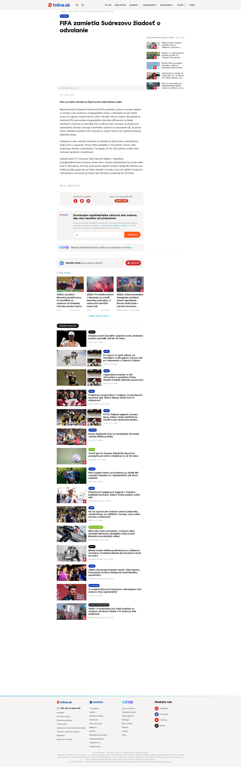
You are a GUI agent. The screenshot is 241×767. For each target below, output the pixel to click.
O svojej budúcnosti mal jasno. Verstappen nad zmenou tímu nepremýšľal (114, 590)
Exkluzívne (120, 5)
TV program (94, 708)
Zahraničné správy (64, 720)
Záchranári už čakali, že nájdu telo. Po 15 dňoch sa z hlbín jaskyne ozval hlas (173, 75)
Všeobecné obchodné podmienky (71, 728)
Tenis (91, 508)
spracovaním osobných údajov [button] (115, 225)
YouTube (163, 720)
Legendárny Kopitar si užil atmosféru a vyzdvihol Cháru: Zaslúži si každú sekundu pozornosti (123, 377)
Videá (192, 5)
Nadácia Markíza (96, 739)
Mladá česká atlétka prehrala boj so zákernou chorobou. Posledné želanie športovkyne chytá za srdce (172, 45)
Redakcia (61, 735)
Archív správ (62, 724)
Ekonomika (166, 5)
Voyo (128, 247)
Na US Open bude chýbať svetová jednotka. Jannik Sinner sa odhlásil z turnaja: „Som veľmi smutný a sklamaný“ (114, 514)
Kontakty (60, 713)
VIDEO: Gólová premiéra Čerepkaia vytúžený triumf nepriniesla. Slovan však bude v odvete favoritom (130, 300)
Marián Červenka (123, 310)
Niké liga (125, 720)
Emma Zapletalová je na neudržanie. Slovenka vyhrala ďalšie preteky (113, 435)
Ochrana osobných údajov (68, 732)
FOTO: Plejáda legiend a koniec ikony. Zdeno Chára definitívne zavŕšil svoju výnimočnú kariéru (120, 417)
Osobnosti (93, 720)
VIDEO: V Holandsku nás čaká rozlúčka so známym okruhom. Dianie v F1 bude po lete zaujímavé (112, 611)
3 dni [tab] (177, 38)
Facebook (164, 714)
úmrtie (92, 332)
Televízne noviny (129, 712)
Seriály (125, 731)
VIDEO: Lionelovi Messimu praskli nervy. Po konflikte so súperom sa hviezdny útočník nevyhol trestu (69, 300)
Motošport (94, 585)
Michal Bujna (94, 501)
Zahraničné (149, 5)
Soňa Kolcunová (95, 618)
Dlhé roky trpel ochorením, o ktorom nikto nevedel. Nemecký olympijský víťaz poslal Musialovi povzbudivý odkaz (111, 534)
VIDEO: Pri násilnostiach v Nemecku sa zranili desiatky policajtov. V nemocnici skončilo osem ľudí (100, 300)
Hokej (106, 351)
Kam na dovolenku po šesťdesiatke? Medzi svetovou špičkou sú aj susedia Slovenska (172, 85)
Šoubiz (92, 712)
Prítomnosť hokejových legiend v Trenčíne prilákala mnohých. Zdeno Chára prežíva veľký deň (114, 495)
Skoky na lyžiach (95, 527)
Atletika (92, 430)
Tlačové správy (95, 724)
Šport (180, 5)
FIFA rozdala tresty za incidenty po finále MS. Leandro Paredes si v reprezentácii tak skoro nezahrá (113, 475)
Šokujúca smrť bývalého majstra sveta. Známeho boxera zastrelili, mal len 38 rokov (115, 337)
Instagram (164, 708)
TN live (108, 5)
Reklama (93, 727)
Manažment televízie (98, 735)
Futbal (77, 11)
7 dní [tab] (182, 38)
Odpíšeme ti (94, 743)
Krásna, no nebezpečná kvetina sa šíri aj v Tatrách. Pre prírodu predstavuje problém (173, 55)
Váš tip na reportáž (70, 708)
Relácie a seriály (96, 716)
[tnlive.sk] (59, 5)
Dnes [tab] (171, 38)
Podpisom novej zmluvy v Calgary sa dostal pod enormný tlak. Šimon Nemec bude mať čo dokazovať (115, 398)
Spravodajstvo (128, 716)
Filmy (124, 735)
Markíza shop (94, 746)
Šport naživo (127, 724)
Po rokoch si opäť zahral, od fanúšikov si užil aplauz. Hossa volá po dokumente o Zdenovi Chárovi (122, 358)
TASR (59, 310)
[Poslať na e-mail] (82, 200)
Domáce (133, 5)
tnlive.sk (64, 11)
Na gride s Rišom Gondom (98, 605)
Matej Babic (93, 404)
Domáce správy (63, 716)
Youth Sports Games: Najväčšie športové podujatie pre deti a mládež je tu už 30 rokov (113, 454)
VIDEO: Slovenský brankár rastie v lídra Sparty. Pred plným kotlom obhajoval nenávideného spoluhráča (114, 572)
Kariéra (92, 731)
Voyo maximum (128, 708)
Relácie (125, 727)
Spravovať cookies (64, 739)
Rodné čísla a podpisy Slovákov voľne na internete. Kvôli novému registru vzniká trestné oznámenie (172, 65)
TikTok (162, 726)
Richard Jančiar (95, 559)
